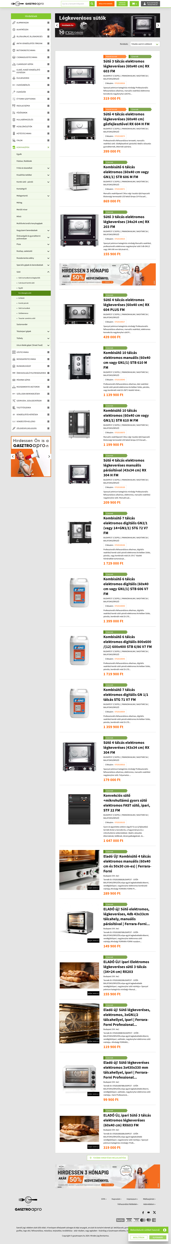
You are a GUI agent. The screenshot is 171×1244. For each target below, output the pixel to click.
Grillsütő (21, 298)
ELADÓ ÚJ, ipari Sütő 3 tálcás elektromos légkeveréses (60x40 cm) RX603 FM (127, 1120)
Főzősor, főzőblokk (24, 161)
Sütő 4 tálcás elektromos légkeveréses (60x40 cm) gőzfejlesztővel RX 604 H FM (126, 119)
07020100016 (120, 764)
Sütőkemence (23, 313)
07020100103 (120, 822)
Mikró (19, 216)
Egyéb (19, 154)
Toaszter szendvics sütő (26, 318)
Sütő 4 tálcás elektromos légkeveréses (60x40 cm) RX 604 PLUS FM (126, 304)
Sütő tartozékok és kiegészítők (29, 278)
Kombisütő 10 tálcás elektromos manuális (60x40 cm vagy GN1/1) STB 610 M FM (126, 360)
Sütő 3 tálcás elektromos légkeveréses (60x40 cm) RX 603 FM (126, 66)
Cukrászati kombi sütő (26, 283)
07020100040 (120, 379)
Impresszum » (132, 1199)
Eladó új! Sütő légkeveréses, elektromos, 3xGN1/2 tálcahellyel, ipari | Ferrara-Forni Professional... (126, 1017)
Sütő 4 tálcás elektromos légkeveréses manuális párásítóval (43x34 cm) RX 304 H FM (124, 468)
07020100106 (120, 545)
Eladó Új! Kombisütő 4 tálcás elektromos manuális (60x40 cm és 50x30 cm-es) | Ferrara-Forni (127, 864)
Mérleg (19, 202)
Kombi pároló (23, 303)
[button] (164, 1230)
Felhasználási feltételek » (128, 1204)
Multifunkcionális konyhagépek (29, 223)
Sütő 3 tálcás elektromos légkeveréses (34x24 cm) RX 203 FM (126, 221)
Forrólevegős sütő (24, 293)
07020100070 (120, 432)
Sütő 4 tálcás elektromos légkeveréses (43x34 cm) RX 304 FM (126, 747)
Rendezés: (124, 44)
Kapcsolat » (116, 1199)
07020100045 (120, 658)
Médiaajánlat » (149, 1199)
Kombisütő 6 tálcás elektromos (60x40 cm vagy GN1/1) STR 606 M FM (126, 172)
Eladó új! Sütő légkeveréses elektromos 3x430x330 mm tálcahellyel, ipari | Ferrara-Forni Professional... (126, 1070)
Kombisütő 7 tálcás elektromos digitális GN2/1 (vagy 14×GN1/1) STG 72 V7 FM (125, 526)
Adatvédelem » (149, 1204)
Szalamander (22, 324)
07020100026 (120, 83)
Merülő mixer (22, 209)
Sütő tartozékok (24, 308)
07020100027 (120, 321)
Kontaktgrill (22, 188)
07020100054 (120, 711)
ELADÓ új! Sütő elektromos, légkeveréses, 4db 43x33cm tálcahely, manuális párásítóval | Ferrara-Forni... (126, 916)
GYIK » (103, 1199)
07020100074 (120, 136)
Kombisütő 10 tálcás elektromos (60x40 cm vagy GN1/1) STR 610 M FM (126, 415)
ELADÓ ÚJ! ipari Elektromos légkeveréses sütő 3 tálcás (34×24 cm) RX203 (126, 966)
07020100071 (120, 189)
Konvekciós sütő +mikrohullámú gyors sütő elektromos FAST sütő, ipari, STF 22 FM (126, 803)
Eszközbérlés (23, 85)
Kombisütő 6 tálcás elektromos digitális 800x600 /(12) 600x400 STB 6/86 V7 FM (127, 641)
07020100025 (120, 239)
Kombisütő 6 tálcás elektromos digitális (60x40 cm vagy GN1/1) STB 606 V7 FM (126, 586)
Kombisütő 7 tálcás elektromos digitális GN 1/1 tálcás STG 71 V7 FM (125, 694)
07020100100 (120, 487)
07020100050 (120, 606)
